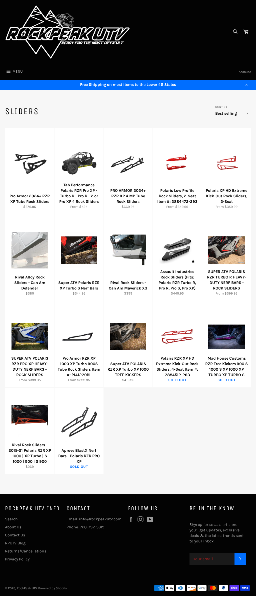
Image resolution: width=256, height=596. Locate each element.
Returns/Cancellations (25, 551)
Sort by (221, 107)
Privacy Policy (17, 559)
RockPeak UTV (27, 588)
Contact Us (15, 535)
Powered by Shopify (52, 588)
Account (245, 72)
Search (11, 519)
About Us (13, 527)
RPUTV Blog (15, 543)
